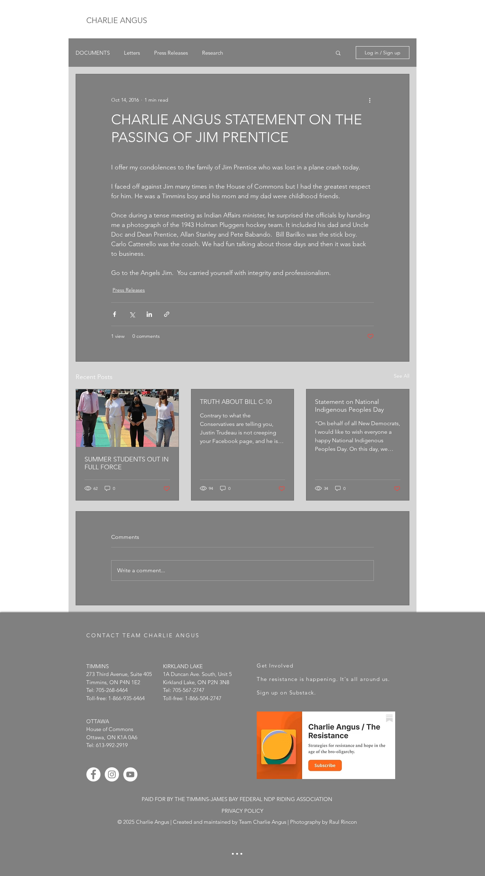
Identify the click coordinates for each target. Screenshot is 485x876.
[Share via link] (166, 314)
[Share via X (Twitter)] (132, 314)
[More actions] (369, 100)
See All (401, 376)
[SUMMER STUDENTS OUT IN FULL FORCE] (127, 418)
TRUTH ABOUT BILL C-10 (236, 402)
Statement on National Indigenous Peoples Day (349, 405)
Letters (132, 52)
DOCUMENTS (93, 52)
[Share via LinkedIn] (149, 314)
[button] (338, 52)
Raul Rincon (343, 821)
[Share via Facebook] (114, 314)
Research (212, 52)
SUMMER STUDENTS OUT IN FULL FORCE (127, 463)
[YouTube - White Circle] (130, 774)
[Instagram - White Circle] (112, 774)
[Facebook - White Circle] (93, 774)
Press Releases (171, 52)
